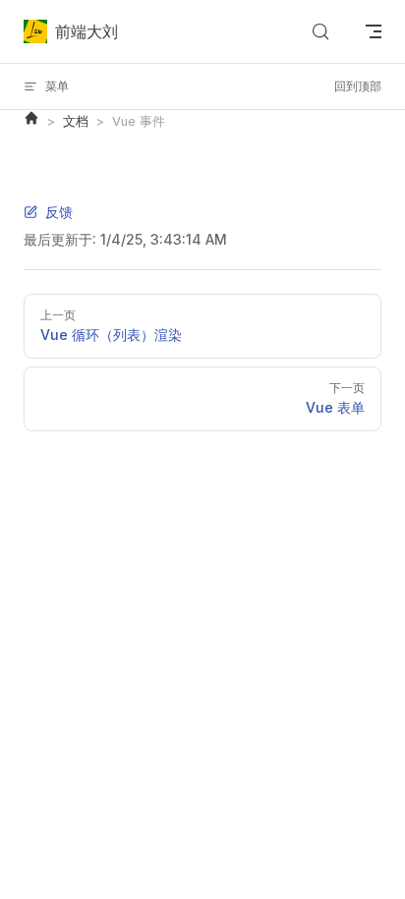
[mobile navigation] (373, 31)
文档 (75, 121)
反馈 (59, 211)
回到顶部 (357, 86)
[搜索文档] (320, 31)
